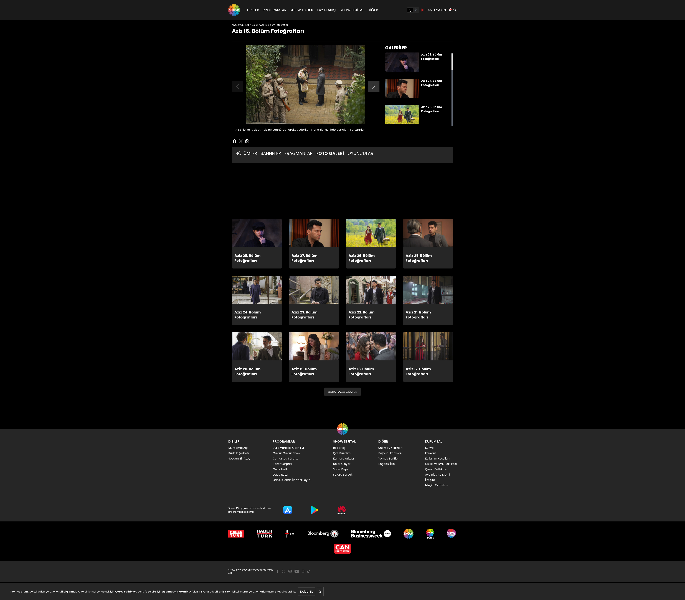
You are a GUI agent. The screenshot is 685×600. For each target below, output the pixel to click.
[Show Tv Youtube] (297, 571)
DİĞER (372, 9)
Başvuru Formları (390, 453)
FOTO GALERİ (330, 153)
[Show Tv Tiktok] (308, 571)
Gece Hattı (280, 469)
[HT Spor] (290, 534)
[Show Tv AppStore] (287, 510)
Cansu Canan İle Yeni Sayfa (291, 480)
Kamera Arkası (343, 458)
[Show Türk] (430, 534)
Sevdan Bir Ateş (239, 458)
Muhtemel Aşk (238, 448)
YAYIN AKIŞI (326, 9)
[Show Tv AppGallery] (341, 510)
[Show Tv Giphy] (303, 571)
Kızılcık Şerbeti (238, 453)
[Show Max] (452, 534)
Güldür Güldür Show (286, 453)
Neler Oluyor (342, 464)
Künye (429, 448)
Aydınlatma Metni (174, 591)
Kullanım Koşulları (437, 458)
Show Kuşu (340, 469)
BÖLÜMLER (246, 153)
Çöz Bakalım (342, 453)
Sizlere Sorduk (342, 475)
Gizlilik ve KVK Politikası (441, 464)
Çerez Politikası (125, 591)
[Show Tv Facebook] (277, 571)
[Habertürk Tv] (264, 534)
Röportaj (339, 448)
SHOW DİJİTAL (352, 9)
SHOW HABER (301, 9)
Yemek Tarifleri (388, 458)
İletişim (430, 480)
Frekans (430, 453)
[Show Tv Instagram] (290, 571)
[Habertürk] (236, 534)
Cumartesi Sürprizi (285, 458)
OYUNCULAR (360, 153)
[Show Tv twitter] (241, 141)
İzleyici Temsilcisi (436, 485)
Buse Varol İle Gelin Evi (288, 448)
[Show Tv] (234, 10)
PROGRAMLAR (274, 9)
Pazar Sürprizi (282, 464)
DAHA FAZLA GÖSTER (342, 392)
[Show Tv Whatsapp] (247, 141)
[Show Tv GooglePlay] (314, 510)
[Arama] (455, 10)
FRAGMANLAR (299, 153)
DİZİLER (253, 9)
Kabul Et (306, 591)
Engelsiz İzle (386, 464)
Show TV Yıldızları (390, 448)
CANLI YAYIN (435, 9)
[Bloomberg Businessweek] (371, 534)
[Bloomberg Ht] (323, 534)
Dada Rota (280, 475)
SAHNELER (271, 153)
